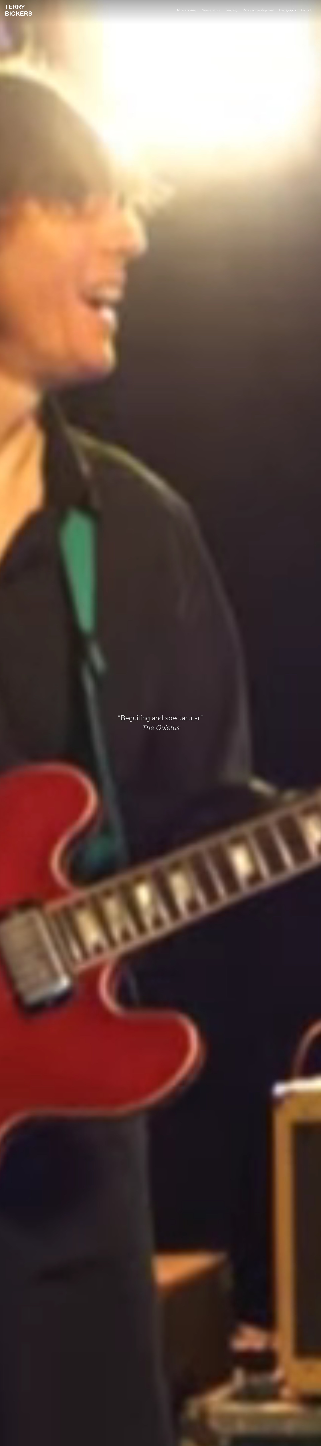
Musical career (187, 10)
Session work (211, 10)
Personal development (258, 10)
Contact (306, 10)
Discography (287, 10)
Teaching (231, 10)
